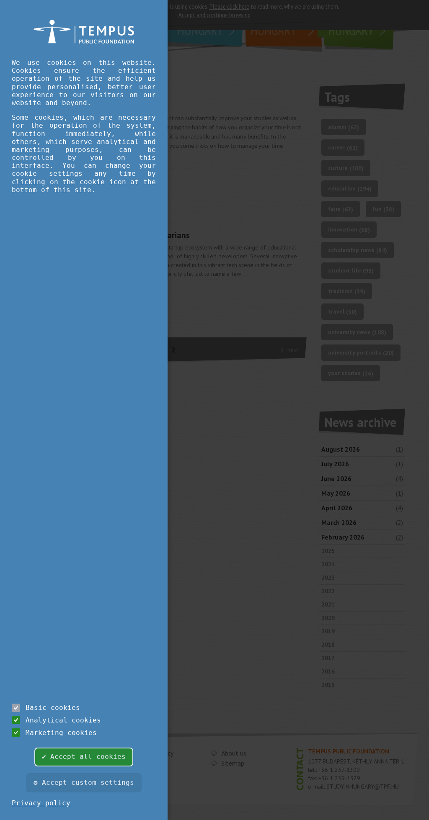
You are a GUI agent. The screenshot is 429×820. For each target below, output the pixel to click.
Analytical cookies (63, 720)
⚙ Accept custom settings (84, 783)
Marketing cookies (61, 733)
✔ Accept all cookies (84, 757)
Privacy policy (41, 803)
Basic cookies (53, 708)
